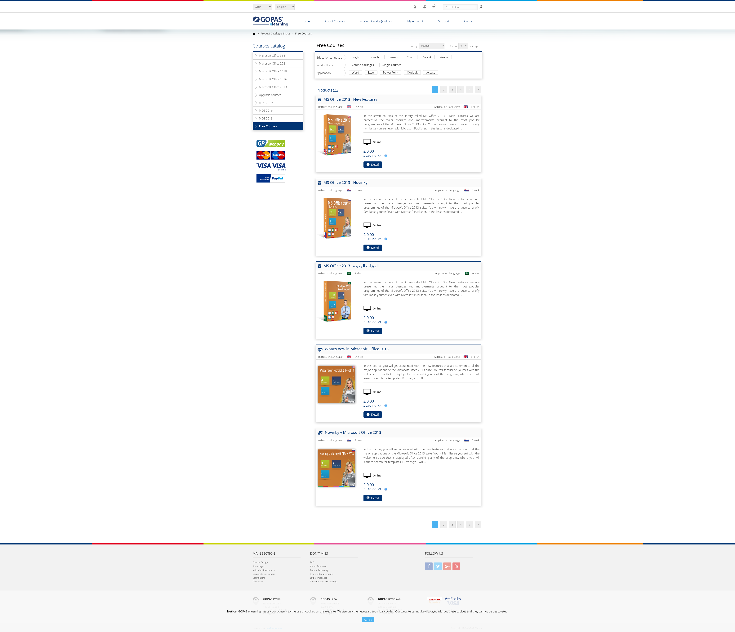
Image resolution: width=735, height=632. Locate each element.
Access (430, 72)
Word (355, 72)
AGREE (368, 619)
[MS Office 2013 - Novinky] (337, 218)
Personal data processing (323, 581)
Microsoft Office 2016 (273, 79)
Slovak (427, 57)
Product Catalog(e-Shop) (376, 21)
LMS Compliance (318, 577)
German (392, 57)
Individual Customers (264, 570)
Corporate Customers (264, 574)
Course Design (260, 562)
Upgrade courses (270, 95)
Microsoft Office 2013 (273, 87)
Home (305, 21)
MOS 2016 (266, 110)
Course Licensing (319, 570)
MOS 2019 (266, 103)
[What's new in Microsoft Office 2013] (337, 384)
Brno (329, 599)
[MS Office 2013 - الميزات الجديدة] (337, 301)
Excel (371, 72)
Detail (374, 164)
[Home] (254, 33)
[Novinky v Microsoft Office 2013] (337, 468)
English (356, 57)
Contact (469, 21)
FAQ (312, 562)
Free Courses (268, 126)
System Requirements (321, 574)
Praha (272, 599)
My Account (415, 21)
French (374, 57)
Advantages (259, 566)
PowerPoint (390, 72)
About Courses (335, 21)
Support (443, 21)
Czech (410, 57)
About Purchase (318, 566)
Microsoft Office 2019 (273, 71)
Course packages (363, 65)
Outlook (412, 72)
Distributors (259, 577)
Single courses (391, 65)
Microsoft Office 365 (272, 55)
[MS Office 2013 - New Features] (337, 135)
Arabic (444, 57)
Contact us (258, 581)
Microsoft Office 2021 (273, 63)
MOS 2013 (266, 118)
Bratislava (389, 599)
